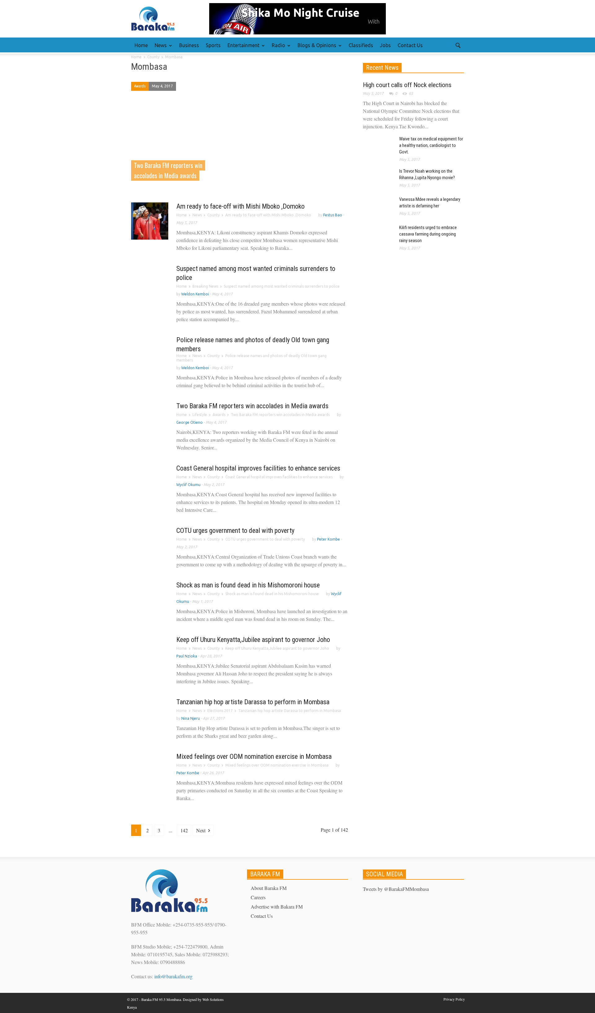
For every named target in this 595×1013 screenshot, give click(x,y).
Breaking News (205, 286)
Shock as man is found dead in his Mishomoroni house (248, 585)
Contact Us (410, 45)
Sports (213, 45)
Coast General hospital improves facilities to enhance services (258, 468)
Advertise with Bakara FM (277, 906)
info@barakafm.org (173, 976)
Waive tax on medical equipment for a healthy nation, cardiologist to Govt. (431, 145)
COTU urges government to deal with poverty (235, 530)
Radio (276, 48)
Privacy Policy (454, 999)
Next (201, 830)
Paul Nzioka (186, 656)
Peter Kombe (328, 539)
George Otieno (189, 422)
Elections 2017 (220, 711)
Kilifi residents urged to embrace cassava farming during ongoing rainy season (428, 234)
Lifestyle (199, 415)
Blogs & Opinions (315, 48)
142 (184, 830)
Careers (258, 897)
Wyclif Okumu (188, 485)
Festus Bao (332, 215)
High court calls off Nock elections (407, 85)
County (213, 215)
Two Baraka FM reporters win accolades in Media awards (252, 406)
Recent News (382, 67)
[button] (458, 45)
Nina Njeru (190, 718)
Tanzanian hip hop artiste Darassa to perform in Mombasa (252, 702)
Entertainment (241, 48)
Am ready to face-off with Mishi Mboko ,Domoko (240, 206)
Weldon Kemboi (195, 294)
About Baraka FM (269, 888)
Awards (140, 86)
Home (141, 45)
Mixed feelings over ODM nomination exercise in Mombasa (254, 756)
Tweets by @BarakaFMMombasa (396, 889)
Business (189, 45)
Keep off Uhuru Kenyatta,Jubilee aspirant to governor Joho (253, 640)
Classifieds (361, 45)
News (159, 48)
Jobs (385, 45)
